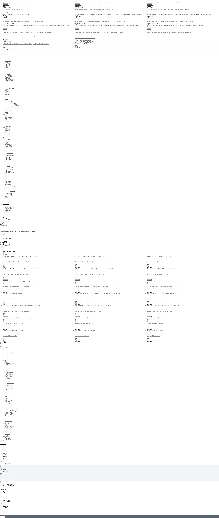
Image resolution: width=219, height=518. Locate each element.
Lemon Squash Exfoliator (10, 299)
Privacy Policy (5, 505)
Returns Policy (5, 506)
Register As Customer (11, 49)
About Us (4, 491)
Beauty (4, 234)
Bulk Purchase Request (7, 500)
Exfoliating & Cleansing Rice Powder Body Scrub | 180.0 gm (91, 299)
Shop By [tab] (2, 445)
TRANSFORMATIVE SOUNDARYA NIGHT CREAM (160, 311)
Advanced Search (3, 225)
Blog (3, 496)
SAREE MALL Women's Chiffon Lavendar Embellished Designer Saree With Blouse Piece (28, 32)
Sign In (4, 51)
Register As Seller (10, 50)
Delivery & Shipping (6, 494)
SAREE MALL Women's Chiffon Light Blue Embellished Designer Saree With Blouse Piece (100, 21)
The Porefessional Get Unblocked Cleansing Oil (16, 274)
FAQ (3, 511)
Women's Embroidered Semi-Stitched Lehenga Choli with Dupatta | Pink (23, 21)
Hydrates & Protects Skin (10, 336)
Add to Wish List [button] (6, 5)
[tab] (109, 221)
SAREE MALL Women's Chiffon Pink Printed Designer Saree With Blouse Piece (169, 32)
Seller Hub (5, 493)
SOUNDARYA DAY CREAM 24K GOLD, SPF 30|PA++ (88, 311)
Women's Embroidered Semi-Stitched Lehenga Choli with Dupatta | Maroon (168, 10)
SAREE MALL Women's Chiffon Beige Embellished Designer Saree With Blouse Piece (170, 21)
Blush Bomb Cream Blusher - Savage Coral (159, 299)
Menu (1, 54)
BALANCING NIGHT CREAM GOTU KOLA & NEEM (16, 311)
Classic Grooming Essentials (155, 323)
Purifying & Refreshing (153, 336)
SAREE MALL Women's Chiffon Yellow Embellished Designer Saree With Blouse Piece (99, 32)
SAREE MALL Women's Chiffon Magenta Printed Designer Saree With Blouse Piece (26, 44)
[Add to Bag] (3, 283)
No (5, 454)
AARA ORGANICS (7, 463)
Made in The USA (78, 43)
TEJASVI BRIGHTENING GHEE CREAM (13, 323)
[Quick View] (3, 282)
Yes (5, 453)
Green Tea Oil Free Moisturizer (155, 262)
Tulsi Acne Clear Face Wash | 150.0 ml (157, 274)
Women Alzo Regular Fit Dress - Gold (13, 10)
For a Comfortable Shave (82, 336)
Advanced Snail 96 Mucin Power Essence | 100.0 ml (89, 274)
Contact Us (5, 512)
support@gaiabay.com (9, 485)
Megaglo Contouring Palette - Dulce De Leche (16, 286)
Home (4, 233)
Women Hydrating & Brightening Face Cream (159, 286)
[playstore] (0, 487)
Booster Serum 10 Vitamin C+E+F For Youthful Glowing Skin (91, 286)
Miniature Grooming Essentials (84, 323)
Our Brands (5, 492)
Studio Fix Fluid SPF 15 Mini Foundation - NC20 (16, 262)
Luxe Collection (84, 43)
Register (7, 48)
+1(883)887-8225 (9, 484)
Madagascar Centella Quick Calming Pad (86, 262)
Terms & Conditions (6, 507)
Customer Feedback (6, 501)
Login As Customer (78, 46)
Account (2, 221)
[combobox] (5, 224)
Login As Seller (77, 47)
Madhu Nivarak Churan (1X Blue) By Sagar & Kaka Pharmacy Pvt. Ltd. (94, 10)
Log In (76, 45)
